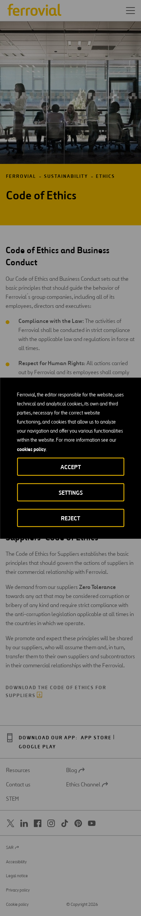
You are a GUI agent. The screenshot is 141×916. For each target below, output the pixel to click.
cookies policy (31, 448)
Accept (71, 467)
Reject (70, 518)
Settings (71, 492)
